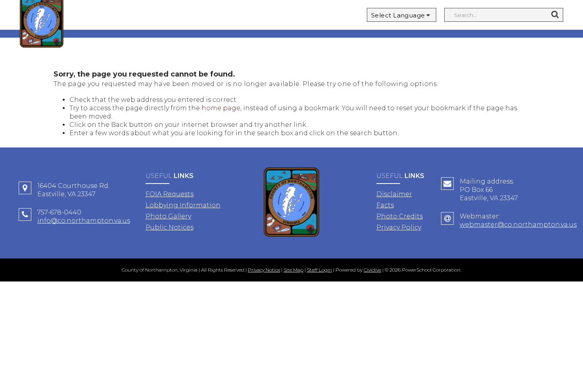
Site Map (293, 270)
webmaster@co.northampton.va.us (518, 224)
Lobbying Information (183, 205)
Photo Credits (399, 216)
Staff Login (319, 270)
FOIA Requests (170, 194)
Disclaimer (394, 194)
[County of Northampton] (291, 203)
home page (220, 108)
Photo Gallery (168, 216)
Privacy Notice (264, 270)
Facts (385, 205)
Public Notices (170, 227)
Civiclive (372, 270)
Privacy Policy (398, 227)
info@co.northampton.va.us (83, 220)
